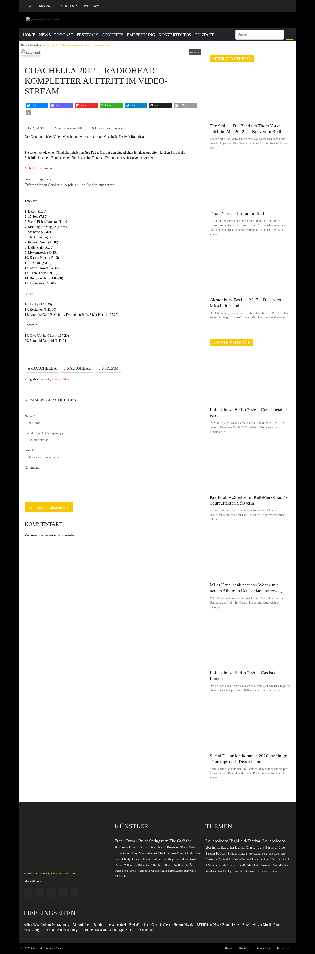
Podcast (63, 34)
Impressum (91, 5)
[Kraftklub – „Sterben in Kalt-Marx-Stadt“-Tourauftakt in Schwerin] (250, 466)
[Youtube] (284, 6)
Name (30, 416)
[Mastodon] (290, 6)
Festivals (87, 34)
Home (28, 5)
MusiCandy (32, 930)
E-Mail (44, 433)
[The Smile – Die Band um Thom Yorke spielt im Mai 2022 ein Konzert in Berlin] (250, 95)
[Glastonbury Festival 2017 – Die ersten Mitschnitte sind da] (250, 269)
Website (30, 450)
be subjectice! (117, 924)
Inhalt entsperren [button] (38, 179)
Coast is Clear (161, 924)
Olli (80, 128)
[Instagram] (264, 6)
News (45, 34)
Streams (57, 379)
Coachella (43, 368)
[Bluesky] (277, 6)
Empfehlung (141, 34)
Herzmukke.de (184, 924)
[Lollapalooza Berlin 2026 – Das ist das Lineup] (250, 641)
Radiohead (79, 368)
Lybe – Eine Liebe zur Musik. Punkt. (257, 924)
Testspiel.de (145, 930)
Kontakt (45, 5)
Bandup (99, 924)
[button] (290, 35)
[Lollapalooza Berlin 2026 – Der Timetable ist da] (250, 378)
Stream (109, 368)
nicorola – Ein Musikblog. (60, 930)
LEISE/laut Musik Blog (213, 924)
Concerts (112, 34)
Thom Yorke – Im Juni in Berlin (239, 213)
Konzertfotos (175, 34)
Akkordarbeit (81, 924)
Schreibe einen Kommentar (108, 128)
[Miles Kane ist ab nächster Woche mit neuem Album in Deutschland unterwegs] (250, 554)
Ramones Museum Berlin (98, 930)
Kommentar (32, 467)
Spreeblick (126, 930)
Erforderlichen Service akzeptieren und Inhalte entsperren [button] (69, 185)
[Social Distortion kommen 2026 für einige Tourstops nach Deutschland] (250, 725)
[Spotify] (271, 6)
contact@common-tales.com (57, 873)
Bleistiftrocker (138, 924)
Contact (204, 34)
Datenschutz (67, 5)
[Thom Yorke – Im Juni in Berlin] (250, 182)
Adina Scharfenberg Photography (46, 924)
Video (66, 379)
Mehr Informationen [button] (38, 168)
